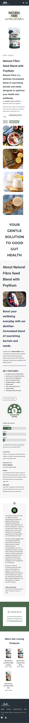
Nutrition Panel (9, 399)
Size (5, 116)
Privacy (24, 712)
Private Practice (17, 709)
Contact (9, 709)
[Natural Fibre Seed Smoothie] (13, 191)
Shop (25, 709)
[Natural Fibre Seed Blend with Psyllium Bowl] (13, 145)
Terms (2, 714)
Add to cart (14, 122)
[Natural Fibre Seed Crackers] (13, 214)
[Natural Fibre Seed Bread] (13, 168)
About (2, 709)
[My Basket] (23, 3)
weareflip (20, 712)
